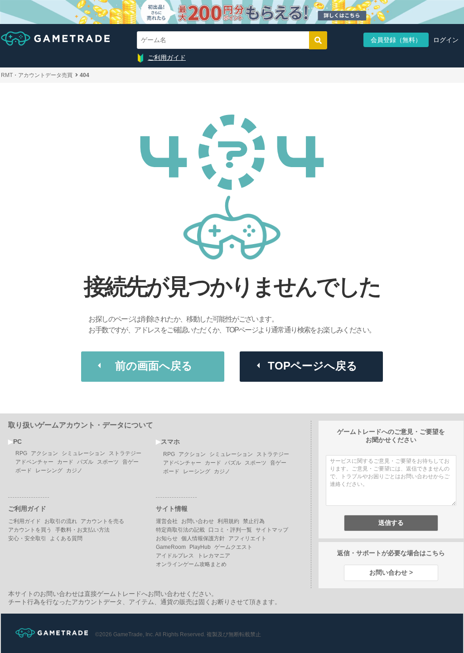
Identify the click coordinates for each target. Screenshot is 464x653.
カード (65, 462)
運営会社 (167, 521)
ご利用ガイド (167, 57)
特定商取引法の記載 (180, 530)
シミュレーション (83, 453)
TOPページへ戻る (313, 366)
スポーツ (108, 462)
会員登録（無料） (396, 39)
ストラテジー (125, 453)
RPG (21, 453)
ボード (23, 470)
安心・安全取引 (27, 538)
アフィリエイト (247, 538)
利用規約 (228, 521)
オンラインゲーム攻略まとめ (191, 564)
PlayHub (200, 547)
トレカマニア (214, 555)
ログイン (446, 39)
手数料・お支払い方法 (82, 530)
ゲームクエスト (233, 547)
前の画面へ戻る (154, 366)
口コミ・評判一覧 (230, 530)
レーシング (49, 470)
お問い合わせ (197, 521)
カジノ (74, 470)
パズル (85, 462)
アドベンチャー (34, 462)
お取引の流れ (60, 521)
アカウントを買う (30, 530)
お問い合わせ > (391, 572)
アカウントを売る (102, 521)
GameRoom (171, 547)
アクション (44, 453)
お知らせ (167, 538)
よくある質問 (66, 538)
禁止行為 (254, 521)
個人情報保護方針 (203, 538)
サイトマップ (272, 530)
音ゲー (130, 462)
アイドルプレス (175, 555)
